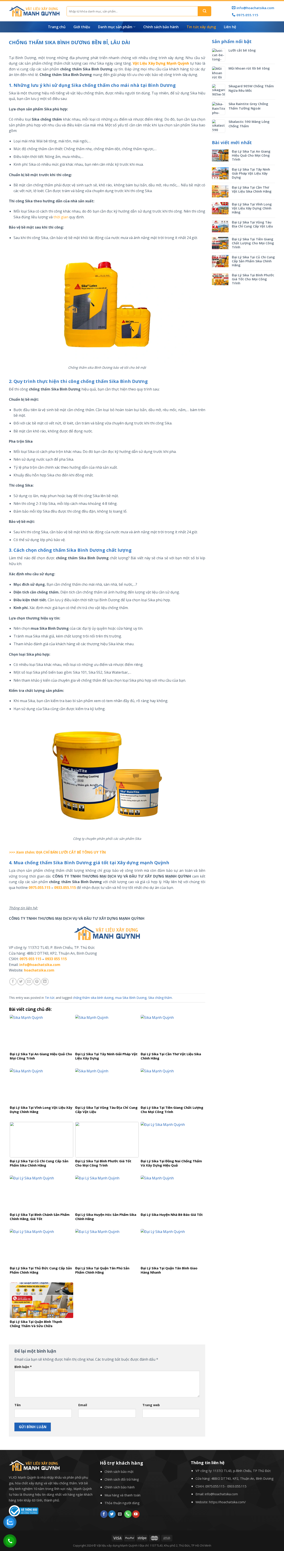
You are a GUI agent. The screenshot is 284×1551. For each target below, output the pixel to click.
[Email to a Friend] (29, 981)
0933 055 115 (56, 958)
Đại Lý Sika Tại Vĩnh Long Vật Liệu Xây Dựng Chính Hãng (252, 208)
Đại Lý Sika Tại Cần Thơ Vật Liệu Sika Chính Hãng (252, 189)
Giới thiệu (81, 26)
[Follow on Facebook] (104, 1514)
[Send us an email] (120, 1514)
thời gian (60, 217)
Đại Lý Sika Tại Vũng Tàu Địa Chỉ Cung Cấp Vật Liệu (252, 224)
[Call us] (128, 1514)
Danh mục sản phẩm (115, 26)
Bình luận (23, 1367)
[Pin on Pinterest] (37, 981)
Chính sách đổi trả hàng (122, 1479)
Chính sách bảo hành (161, 26)
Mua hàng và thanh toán (122, 1495)
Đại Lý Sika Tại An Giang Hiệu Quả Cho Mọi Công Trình (251, 155)
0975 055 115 (30, 958)
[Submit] (204, 11)
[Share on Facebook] (13, 981)
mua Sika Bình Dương (130, 998)
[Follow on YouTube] (136, 1514)
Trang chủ (56, 26)
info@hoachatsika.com (221, 1494)
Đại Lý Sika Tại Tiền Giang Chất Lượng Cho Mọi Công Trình (253, 243)
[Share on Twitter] (21, 981)
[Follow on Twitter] (112, 1514)
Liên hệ (230, 26)
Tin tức (50, 998)
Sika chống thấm (160, 998)
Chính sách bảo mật (119, 1471)
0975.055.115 (39, 887)
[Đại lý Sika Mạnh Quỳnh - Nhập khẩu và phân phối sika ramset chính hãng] (34, 11)
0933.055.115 (65, 887)
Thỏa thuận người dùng (122, 1503)
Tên (17, 1405)
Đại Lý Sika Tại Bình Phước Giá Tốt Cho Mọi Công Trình (253, 279)
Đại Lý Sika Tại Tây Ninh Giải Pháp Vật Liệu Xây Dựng (251, 173)
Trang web (151, 1405)
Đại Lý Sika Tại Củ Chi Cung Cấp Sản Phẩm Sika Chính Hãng (253, 261)
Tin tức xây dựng (201, 26)
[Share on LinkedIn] (45, 981)
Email (82, 1405)
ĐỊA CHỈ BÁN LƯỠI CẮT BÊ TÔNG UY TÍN (71, 852)
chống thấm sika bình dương (93, 998)
